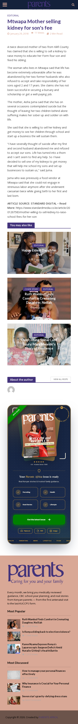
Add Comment (33, 700)
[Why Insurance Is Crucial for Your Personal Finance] (13, 687)
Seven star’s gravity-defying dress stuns (44, 696)
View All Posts (61, 379)
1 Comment (31, 677)
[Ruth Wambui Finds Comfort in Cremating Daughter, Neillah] (13, 623)
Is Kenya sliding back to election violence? (46, 631)
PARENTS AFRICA (48, 717)
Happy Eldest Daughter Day (39, 252)
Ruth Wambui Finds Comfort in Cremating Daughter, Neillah (39, 298)
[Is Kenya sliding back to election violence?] (13, 636)
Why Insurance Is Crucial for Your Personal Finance (45, 685)
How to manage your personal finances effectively (44, 672)
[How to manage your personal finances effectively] (13, 674)
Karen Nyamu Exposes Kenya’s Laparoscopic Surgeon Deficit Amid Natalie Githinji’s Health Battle (42, 647)
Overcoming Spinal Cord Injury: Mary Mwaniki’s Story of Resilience (39, 344)
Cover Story (31, 289)
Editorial (13, 15)
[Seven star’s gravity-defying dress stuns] (13, 700)
